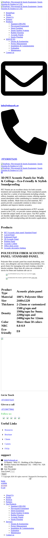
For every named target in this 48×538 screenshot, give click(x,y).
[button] (2, 267)
